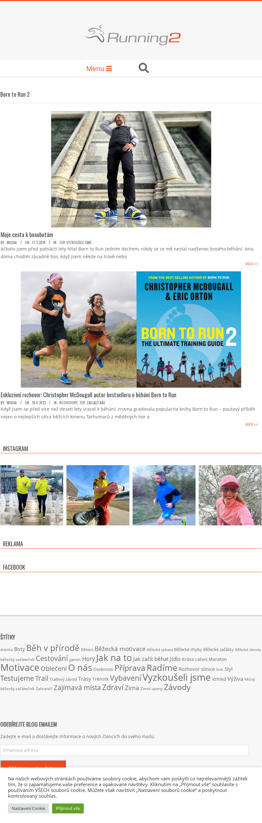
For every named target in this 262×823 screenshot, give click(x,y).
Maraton (218, 659)
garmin (75, 659)
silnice (208, 669)
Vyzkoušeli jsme (79, 242)
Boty (19, 649)
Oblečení (54, 668)
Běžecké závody (248, 649)
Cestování (52, 658)
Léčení (201, 659)
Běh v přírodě (53, 647)
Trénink (100, 679)
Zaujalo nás (96, 402)
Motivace (19, 667)
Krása (188, 659)
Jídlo (175, 659)
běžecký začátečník (17, 659)
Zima (132, 688)
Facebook (14, 567)
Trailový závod (63, 679)
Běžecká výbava (160, 649)
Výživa (235, 678)
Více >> (251, 263)
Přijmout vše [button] (68, 808)
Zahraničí (44, 688)
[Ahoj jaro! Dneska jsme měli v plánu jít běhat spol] (230, 496)
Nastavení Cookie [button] (28, 808)
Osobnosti (103, 669)
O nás (80, 667)
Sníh (219, 669)
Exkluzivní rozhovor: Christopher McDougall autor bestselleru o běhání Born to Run (88, 395)
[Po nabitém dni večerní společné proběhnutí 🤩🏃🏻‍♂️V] (164, 496)
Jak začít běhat (151, 659)
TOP (62, 242)
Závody (177, 686)
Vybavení (125, 678)
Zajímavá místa (77, 687)
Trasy (84, 678)
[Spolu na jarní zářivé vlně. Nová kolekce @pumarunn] (31, 496)
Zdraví (113, 687)
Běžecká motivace (120, 649)
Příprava (129, 667)
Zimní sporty (152, 688)
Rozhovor (189, 669)
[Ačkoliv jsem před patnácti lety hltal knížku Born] (97, 496)
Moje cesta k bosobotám (27, 234)
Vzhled (219, 679)
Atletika (6, 649)
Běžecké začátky (218, 649)
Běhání (87, 649)
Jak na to (114, 657)
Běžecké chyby (188, 649)
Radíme (162, 667)
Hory (88, 659)
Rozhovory (68, 402)
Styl (229, 669)
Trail (41, 678)
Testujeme (17, 678)
